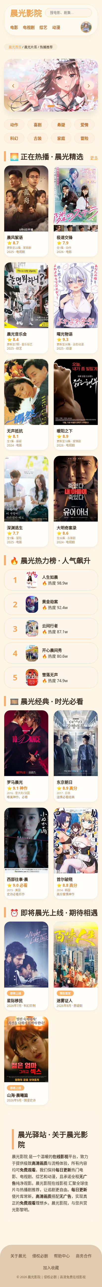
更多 (94, 158)
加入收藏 (51, 1267)
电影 (14, 27)
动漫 (56, 27)
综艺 (43, 27)
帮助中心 (62, 1256)
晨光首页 (15, 47)
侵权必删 (40, 1256)
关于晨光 (18, 1256)
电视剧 (29, 27)
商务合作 (84, 1256)
